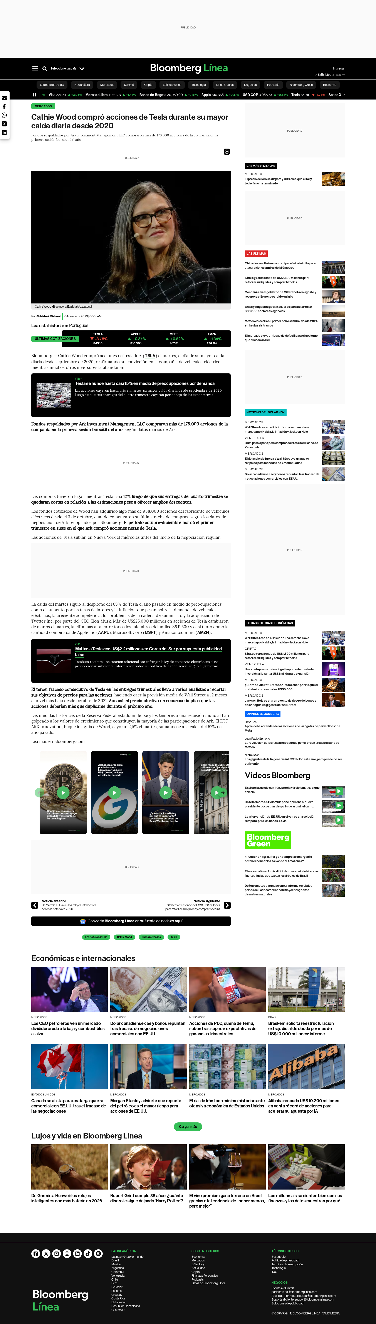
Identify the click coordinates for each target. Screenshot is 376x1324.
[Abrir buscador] (45, 69)
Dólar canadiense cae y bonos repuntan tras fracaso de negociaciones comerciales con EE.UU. (147, 1028)
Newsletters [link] (82, 84)
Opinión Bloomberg (263, 714)
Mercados (43, 106)
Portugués (78, 325)
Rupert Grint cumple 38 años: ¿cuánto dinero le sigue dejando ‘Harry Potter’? (146, 1198)
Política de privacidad (285, 1260)
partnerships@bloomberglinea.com (294, 1292)
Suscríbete (278, 1256)
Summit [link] (129, 84)
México (116, 1264)
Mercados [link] (107, 84)
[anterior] (34, 905)
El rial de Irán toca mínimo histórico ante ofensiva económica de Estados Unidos (227, 1103)
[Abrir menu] (35, 69)
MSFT (150, 632)
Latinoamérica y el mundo (127, 1256)
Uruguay (116, 1294)
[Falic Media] (318, 74)
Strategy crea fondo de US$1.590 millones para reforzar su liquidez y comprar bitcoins (192, 907)
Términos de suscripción (287, 1264)
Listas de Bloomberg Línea (208, 1283)
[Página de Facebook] (35, 1253)
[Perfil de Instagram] (67, 1253)
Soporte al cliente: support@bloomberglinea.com (303, 1299)
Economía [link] (329, 84)
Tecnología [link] (199, 84)
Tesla (174, 937)
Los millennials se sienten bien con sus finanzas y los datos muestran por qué (305, 1198)
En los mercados (151, 937)
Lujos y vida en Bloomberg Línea (86, 1135)
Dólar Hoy (198, 1264)
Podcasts (197, 1279)
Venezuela (117, 1275)
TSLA (150, 355)
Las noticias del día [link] (52, 84)
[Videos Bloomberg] (295, 775)
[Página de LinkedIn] (77, 1253)
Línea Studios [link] (225, 84)
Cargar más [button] (188, 1127)
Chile (114, 1279)
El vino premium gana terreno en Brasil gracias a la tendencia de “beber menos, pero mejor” (227, 1201)
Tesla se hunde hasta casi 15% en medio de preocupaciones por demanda (145, 383)
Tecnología (279, 1268)
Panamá (116, 1291)
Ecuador (117, 1287)
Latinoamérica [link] (172, 84)
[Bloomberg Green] (295, 840)
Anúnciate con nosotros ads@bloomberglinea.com (304, 1295)
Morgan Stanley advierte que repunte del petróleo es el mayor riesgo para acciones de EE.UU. (145, 1106)
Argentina (117, 1268)
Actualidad (198, 1268)
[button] (227, 152)
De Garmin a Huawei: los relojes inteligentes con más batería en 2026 (69, 907)
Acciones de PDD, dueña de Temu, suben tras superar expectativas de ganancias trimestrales (223, 1028)
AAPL (103, 632)
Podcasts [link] (273, 84)
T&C (274, 1272)
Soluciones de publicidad (288, 1303)
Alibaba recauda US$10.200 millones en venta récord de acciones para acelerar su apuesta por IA (303, 1106)
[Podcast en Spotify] (98, 1253)
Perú (114, 1283)
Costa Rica (118, 1298)
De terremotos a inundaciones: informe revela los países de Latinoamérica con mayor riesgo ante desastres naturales (278, 890)
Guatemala (118, 1310)
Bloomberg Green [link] (301, 84)
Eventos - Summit (283, 1288)
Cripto (195, 1272)
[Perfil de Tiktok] (88, 1253)
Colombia (117, 1272)
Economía (198, 1256)
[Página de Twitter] (46, 1253)
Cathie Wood (124, 937)
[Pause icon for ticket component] (34, 95)
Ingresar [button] (339, 68)
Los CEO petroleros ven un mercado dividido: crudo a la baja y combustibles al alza (68, 1028)
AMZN (203, 632)
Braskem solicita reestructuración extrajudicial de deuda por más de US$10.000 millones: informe (301, 1028)
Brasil (115, 1260)
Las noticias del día (96, 937)
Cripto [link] (148, 84)
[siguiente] (227, 905)
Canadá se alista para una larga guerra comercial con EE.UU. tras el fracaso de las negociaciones (68, 1106)
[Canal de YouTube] (56, 1253)
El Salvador (118, 1302)
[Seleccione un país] (82, 69)
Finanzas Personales (204, 1275)
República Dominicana (125, 1306)
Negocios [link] (250, 84)
